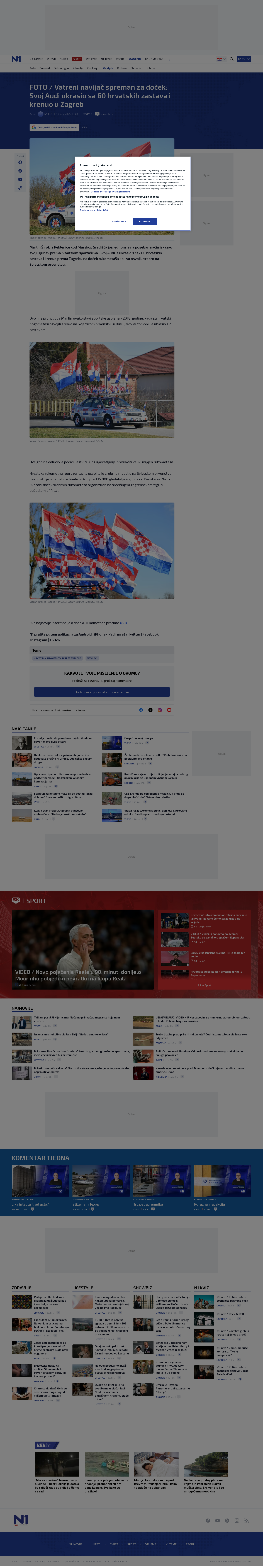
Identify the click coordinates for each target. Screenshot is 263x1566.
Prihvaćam (144, 221)
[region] (133, 194)
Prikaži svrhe (118, 221)
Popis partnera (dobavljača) (94, 210)
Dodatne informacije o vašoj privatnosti (110, 191)
